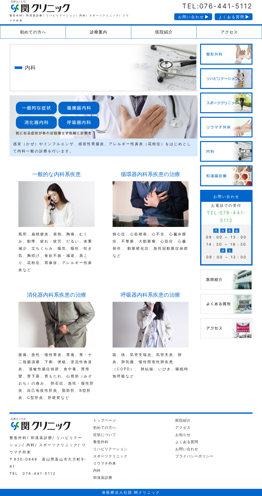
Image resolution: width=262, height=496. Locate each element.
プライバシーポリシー (194, 456)
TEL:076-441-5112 (217, 6)
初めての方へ (104, 427)
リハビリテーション (110, 449)
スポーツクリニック (110, 456)
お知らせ (183, 434)
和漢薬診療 (102, 477)
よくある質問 (232, 17)
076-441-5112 (39, 473)
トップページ (104, 420)
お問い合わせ (191, 17)
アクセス (183, 427)
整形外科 (100, 442)
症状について (104, 434)
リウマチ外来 (104, 463)
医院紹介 (183, 420)
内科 (97, 470)
